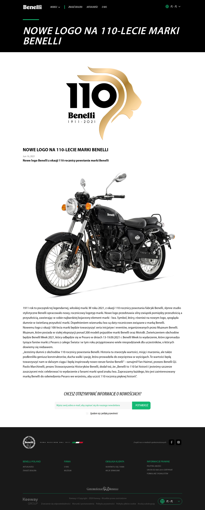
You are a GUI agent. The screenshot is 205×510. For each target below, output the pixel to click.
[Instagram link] (178, 442)
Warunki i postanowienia (83, 504)
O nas (104, 7)
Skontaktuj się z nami (115, 467)
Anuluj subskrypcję (146, 504)
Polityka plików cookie (126, 504)
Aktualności (92, 7)
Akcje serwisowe (113, 471)
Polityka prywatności (105, 504)
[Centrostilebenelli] (102, 489)
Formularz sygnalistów (157, 474)
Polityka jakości (154, 466)
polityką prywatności (110, 413)
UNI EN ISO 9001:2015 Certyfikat (160, 470)
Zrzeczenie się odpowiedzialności (55, 504)
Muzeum (67, 471)
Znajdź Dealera (75, 7)
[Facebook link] (171, 442)
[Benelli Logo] (36, 7)
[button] (173, 6)
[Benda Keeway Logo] (29, 442)
